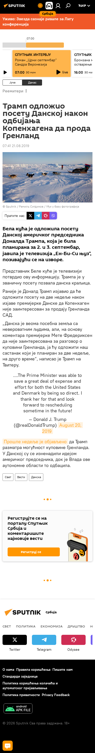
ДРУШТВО (76, 626)
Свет (8, 477)
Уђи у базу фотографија (62, 206)
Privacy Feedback (56, 695)
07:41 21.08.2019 (16, 146)
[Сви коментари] (8, 746)
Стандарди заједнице (20, 676)
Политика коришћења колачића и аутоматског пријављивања (30, 685)
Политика (25, 626)
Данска (36, 477)
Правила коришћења (33, 669)
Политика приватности (21, 695)
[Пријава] (58, 6)
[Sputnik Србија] (15, 7)
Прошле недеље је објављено (35, 441)
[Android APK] (18, 709)
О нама (8, 669)
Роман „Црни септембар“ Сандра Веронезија (36, 62)
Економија (52, 626)
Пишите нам (62, 669)
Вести (21, 477)
